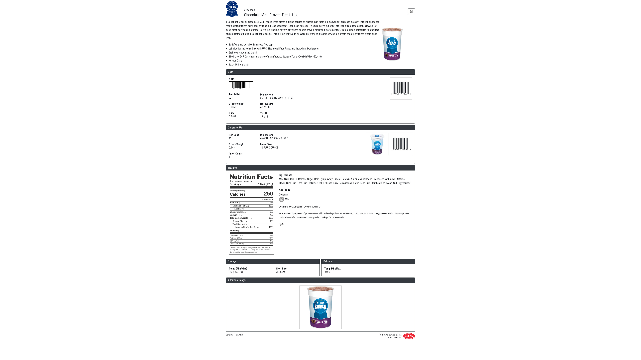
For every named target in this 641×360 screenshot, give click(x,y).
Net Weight (266, 104)
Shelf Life (281, 268)
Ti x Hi (263, 113)
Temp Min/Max (332, 268)
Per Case (234, 134)
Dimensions (266, 94)
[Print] (411, 11)
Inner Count (235, 153)
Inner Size (266, 144)
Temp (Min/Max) (238, 268)
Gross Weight (236, 103)
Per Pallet (234, 94)
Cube (232, 113)
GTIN (232, 79)
